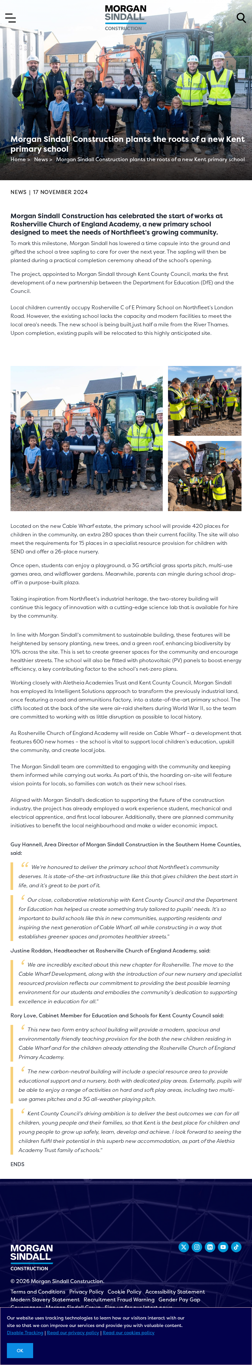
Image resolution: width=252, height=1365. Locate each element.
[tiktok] (236, 1247)
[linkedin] (210, 1247)
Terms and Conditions (37, 1291)
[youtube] (223, 1247)
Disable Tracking (25, 1332)
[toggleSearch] (241, 18)
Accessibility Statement (175, 1291)
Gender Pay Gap (179, 1299)
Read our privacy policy (73, 1332)
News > (43, 159)
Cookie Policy (124, 1291)
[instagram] (197, 1247)
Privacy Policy (86, 1291)
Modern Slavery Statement (45, 1299)
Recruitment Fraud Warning (119, 1299)
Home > (20, 159)
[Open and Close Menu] (10, 18)
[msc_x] (183, 1247)
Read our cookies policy (129, 1332)
